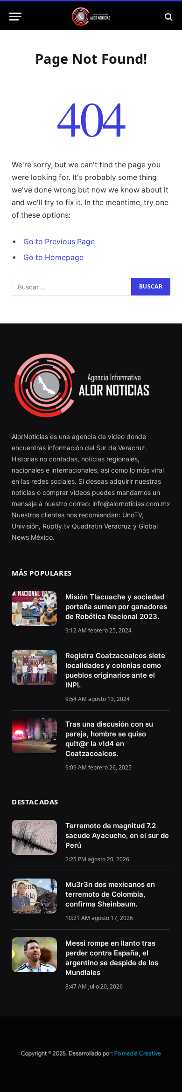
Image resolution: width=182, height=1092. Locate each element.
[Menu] (15, 16)
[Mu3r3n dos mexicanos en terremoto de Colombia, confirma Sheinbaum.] (34, 896)
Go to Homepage (53, 257)
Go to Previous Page (59, 241)
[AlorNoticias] (91, 16)
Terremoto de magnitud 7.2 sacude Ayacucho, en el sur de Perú (117, 835)
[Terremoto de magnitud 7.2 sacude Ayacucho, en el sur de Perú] (34, 837)
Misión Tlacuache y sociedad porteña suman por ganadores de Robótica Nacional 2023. (116, 606)
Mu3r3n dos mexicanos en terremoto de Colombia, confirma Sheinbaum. (110, 894)
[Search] (168, 16)
